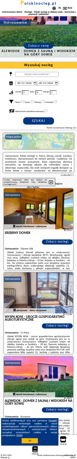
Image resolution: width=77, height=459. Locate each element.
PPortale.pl (5, 458)
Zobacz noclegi (57, 241)
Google (52, 420)
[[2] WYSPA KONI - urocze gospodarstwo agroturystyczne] (38, 292)
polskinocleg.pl (38, 4)
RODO (19, 435)
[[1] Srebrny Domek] (38, 208)
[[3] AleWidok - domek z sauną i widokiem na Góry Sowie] (38, 376)
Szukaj (38, 121)
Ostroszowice (12, 195)
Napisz (73, 457)
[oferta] (14, 226)
